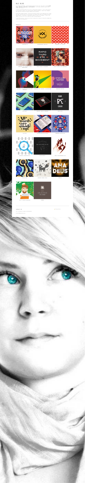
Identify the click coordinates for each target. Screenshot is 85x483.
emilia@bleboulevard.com (21, 213)
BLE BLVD (20, 3)
